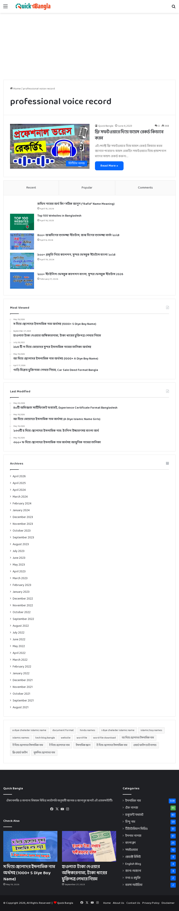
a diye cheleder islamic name (29, 730)
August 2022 (21, 626)
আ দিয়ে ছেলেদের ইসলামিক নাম (138, 738)
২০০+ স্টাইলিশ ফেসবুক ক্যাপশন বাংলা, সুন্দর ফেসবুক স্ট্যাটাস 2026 (80, 274)
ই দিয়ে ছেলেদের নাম (59, 745)
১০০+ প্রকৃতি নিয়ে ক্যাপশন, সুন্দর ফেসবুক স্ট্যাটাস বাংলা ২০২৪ (76, 254)
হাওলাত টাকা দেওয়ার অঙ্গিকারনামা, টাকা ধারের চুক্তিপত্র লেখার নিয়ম (84, 873)
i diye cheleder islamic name (117, 730)
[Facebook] (51, 809)
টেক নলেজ (131, 808)
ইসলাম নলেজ (133, 836)
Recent (31, 187)
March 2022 (20, 660)
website (66, 738)
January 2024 (21, 510)
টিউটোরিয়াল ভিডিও (136, 829)
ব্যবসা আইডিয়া (133, 885)
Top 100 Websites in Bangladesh (59, 215)
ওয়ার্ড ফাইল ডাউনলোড (145, 745)
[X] (57, 809)
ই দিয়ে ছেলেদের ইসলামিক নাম (27, 745)
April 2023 (19, 571)
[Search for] (173, 8)
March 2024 (20, 497)
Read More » (109, 165)
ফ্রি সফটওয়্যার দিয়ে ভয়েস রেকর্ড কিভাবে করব (129, 135)
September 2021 (23, 700)
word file (82, 738)
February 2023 (22, 585)
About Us (118, 903)
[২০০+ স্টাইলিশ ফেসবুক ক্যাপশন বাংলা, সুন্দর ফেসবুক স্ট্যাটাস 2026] (22, 280)
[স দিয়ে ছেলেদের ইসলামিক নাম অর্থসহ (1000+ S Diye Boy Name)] (30, 846)
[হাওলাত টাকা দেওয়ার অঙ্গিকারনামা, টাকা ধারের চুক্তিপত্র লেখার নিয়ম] (89, 846)
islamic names (20, 738)
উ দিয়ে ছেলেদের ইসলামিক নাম (111, 745)
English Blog (133, 864)
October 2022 (22, 612)
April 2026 (19, 476)
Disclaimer (168, 903)
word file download (104, 738)
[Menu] (5, 8)
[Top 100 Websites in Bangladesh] (22, 222)
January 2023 (21, 592)
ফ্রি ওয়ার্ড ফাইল (20, 753)
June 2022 (19, 639)
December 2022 (23, 598)
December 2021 (23, 680)
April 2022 (19, 653)
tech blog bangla (45, 738)
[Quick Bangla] (33, 6)
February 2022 (22, 666)
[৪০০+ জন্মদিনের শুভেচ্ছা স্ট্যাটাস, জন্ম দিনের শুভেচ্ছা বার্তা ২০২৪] (22, 241)
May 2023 (19, 564)
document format (63, 730)
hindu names (87, 730)
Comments (145, 187)
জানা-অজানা (133, 871)
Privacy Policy (150, 903)
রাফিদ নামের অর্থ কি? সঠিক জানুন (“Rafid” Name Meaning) (75, 203)
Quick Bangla (105, 126)
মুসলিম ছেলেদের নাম (44, 753)
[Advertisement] (89, 46)
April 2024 (19, 490)
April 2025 (19, 483)
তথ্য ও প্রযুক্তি (133, 878)
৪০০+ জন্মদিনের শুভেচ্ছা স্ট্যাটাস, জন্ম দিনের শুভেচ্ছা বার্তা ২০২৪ (78, 235)
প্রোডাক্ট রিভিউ (133, 857)
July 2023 (18, 551)
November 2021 (23, 687)
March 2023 (20, 578)
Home (17, 88)
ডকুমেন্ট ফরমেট (134, 815)
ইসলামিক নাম (133, 801)
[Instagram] (67, 809)
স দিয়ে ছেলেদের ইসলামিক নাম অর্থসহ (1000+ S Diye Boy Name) (29, 873)
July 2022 (18, 632)
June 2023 (19, 558)
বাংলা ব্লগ (130, 843)
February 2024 (22, 503)
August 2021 (20, 707)
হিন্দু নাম (130, 822)
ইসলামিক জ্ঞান (83, 745)
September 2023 (23, 537)
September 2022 (23, 619)
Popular (86, 187)
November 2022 (23, 605)
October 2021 (21, 694)
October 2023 (22, 530)
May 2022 (19, 646)
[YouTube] (62, 809)
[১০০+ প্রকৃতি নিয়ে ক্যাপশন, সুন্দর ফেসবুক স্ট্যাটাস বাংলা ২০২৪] (22, 261)
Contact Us (133, 903)
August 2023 (21, 544)
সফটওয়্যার (131, 850)
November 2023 (23, 524)
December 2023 (23, 517)
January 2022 (21, 673)
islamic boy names (151, 730)
